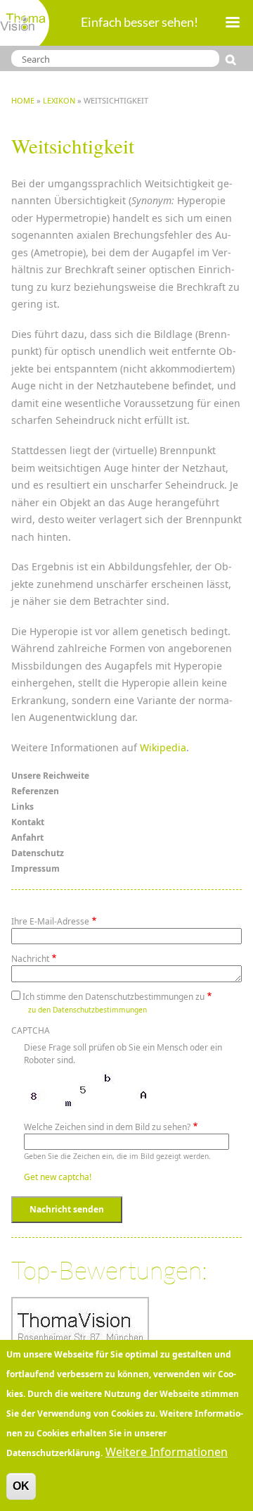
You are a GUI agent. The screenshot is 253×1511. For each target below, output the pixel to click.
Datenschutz (37, 853)
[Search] (234, 59)
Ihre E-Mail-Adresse (50, 921)
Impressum (35, 868)
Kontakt (27, 822)
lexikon (59, 100)
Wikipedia (163, 747)
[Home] (24, 23)
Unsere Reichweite (50, 776)
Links (22, 807)
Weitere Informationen (166, 1452)
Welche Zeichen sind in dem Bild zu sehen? (107, 1127)
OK (21, 1486)
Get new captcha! (57, 1177)
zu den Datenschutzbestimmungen (87, 1010)
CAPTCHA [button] (30, 1030)
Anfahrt (27, 838)
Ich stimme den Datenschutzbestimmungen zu (113, 997)
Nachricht (30, 959)
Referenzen (35, 791)
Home (22, 100)
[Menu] (231, 23)
